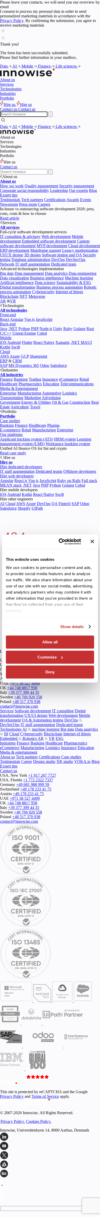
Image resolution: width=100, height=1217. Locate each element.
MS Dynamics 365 (23, 365)
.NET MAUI (81, 342)
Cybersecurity (43, 292)
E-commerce (10, 430)
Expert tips (8, 195)
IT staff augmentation (32, 264)
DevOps (58, 259)
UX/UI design (35, 715)
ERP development (14, 250)
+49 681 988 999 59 (32, 784)
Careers (44, 204)
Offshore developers (79, 471)
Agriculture (20, 407)
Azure (15, 356)
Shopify (24, 508)
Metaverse (36, 296)
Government (10, 402)
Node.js (45, 328)
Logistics (69, 393)
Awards (72, 200)
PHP (34, 328)
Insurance (50, 379)
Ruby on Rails (69, 480)
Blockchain (9, 296)
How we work (12, 186)
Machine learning (79, 278)
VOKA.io (82, 761)
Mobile (28, 66)
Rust (90, 328)
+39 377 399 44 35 (23, 692)
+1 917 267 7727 (42, 775)
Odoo (44, 365)
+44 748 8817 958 (22, 688)
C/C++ (5, 333)
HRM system (65, 439)
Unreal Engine (24, 333)
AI (15, 66)
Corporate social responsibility (24, 190)
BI (6, 734)
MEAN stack (11, 485)
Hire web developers (17, 476)
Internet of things (69, 292)
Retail (84, 379)
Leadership (59, 190)
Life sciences (67, 66)
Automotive (51, 393)
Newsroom (9, 204)
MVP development (52, 246)
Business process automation (59, 287)
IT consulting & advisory (20, 236)
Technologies (11, 89)
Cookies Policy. (38, 1121)
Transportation (11, 398)
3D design (32, 255)
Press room (28, 204)
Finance (45, 66)
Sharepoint (38, 356)
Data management (29, 273)
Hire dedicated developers (21, 467)
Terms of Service (45, 1096)
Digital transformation (17, 287)
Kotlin (5, 347)
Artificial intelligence (17, 282)
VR (13, 301)
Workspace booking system (68, 444)
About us (7, 80)
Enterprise (8, 393)
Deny (50, 672)
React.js (20, 480)
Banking (21, 379)
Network (7, 264)
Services (7, 84)
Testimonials (10, 200)
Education (51, 384)
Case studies (10, 421)
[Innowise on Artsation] (50, 1164)
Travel (35, 407)
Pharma (53, 425)
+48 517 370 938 (26, 701)
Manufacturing (29, 393)
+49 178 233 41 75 (35, 789)
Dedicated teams (49, 471)
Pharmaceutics (30, 384)
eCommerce (68, 379)
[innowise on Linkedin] (50, 1137)
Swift (15, 347)
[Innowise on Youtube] (50, 1146)
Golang (79, 328)
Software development (33, 711)
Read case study (13, 453)
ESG (60, 738)
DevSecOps (75, 259)
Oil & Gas (60, 402)
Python (24, 328)
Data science (45, 282)
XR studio (64, 761)
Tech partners (32, 200)
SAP (3, 365)
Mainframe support (45, 250)
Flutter (27, 342)
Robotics (29, 738)
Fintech (64, 503)
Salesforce (58, 365)
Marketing (32, 398)
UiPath (37, 508)
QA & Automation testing (42, 720)
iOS (3, 342)
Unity (57, 328)
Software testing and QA (62, 255)
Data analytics (56, 273)
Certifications (55, 200)
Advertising (51, 398)
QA (54, 503)
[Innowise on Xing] (50, 1155)
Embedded (9, 738)
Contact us (8, 167)
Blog (93, 190)
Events (85, 200)
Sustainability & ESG (73, 282)
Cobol (42, 333)
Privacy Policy (11, 20)
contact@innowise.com (19, 706)
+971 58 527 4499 (25, 683)
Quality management (41, 186)
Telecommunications (77, 384)
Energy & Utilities (36, 402)
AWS (4, 356)
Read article (9, 218)
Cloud (5, 351)
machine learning (45, 729)
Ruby (67, 328)
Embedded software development (49, 241)
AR (3, 301)
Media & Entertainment (19, 388)
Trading (35, 379)
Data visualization (14, 278)
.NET (12, 328)
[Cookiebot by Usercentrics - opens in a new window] (60, 541)
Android (14, 342)
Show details (72, 626)
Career (26, 761)
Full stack (89, 480)
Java (3, 328)
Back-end (8, 324)
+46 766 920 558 (28, 697)
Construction (79, 402)
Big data (7, 273)
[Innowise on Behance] (50, 1174)
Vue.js (29, 319)
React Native (43, 342)
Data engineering (82, 273)
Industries (8, 93)
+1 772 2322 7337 (38, 780)
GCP (25, 356)
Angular (16, 319)
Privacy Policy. (13, 1121)
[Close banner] (92, 541)
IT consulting (63, 711)
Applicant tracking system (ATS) (26, 439)
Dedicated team (63, 264)
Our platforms (11, 434)
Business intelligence (47, 278)
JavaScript (44, 319)
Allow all (50, 642)
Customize (47, 657)
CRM (17, 361)
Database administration (31, 259)
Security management (76, 186)
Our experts (78, 190)
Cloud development (84, 246)
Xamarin (62, 342)
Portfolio (7, 98)
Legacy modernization (80, 250)
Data (4, 66)
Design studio (44, 761)
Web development (56, 236)
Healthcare (8, 384)
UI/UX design (11, 255)
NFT (23, 296)
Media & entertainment (18, 752)
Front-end (8, 315)
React (4, 319)
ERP (3, 361)
